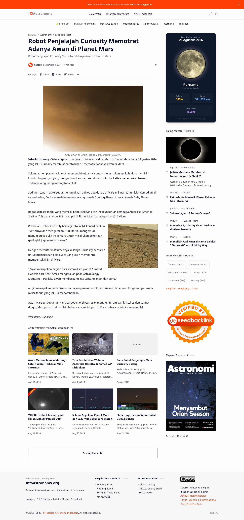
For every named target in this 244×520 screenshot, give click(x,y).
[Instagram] (31, 499)
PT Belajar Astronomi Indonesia (60, 512)
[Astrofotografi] (151, 24)
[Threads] (66, 499)
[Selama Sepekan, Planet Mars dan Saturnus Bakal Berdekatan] (92, 399)
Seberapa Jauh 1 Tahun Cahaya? (190, 213)
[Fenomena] (189, 167)
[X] (39, 499)
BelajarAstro (145, 492)
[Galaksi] (187, 236)
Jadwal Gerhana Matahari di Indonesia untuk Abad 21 (187, 174)
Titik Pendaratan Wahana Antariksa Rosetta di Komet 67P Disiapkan (92, 363)
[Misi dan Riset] (131, 24)
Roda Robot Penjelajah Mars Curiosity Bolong (134, 361)
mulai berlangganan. (141, 4)
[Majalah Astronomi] (84, 24)
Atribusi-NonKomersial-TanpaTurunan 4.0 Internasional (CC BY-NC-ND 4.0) (198, 499)
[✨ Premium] (62, 24)
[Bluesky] (46, 499)
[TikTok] (56, 499)
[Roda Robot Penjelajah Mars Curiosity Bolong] (137, 344)
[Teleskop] (184, 24)
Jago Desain (123, 512)
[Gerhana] (169, 24)
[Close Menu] (239, 4)
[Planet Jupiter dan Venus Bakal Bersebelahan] (137, 399)
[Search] (216, 13)
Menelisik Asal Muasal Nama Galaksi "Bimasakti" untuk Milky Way (193, 243)
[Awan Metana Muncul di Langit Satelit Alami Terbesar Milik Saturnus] (48, 344)
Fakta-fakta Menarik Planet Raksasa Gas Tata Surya (192, 199)
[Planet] (187, 192)
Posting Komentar (92, 453)
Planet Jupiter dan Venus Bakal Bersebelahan (136, 416)
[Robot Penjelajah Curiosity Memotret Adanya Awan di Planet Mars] (93, 119)
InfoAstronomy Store (150, 488)
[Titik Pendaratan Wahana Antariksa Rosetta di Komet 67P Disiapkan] (92, 344)
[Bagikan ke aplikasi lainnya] (78, 74)
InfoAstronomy (147, 484)
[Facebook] (77, 499)
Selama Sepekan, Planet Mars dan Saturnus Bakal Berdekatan (92, 416)
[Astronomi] (188, 208)
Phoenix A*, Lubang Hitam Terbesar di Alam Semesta (192, 227)
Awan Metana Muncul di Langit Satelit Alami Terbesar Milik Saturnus (48, 363)
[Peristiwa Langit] (109, 24)
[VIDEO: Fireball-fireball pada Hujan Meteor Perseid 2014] (48, 399)
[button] (210, 13)
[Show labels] (182, 288)
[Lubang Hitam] (191, 220)
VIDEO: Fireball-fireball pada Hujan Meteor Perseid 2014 (46, 416)
